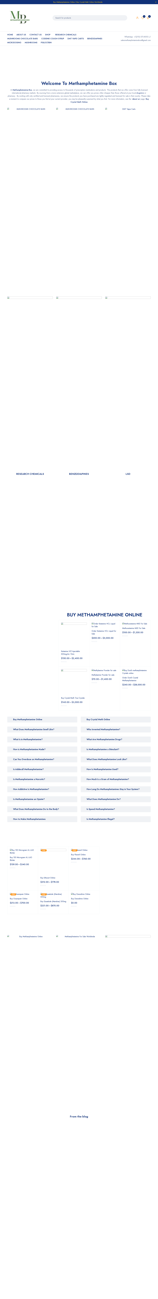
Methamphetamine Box (22, 90)
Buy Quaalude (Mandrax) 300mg (53, 901)
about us (136, 99)
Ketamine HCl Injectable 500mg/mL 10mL (70, 652)
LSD (128, 474)
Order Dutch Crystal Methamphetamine (130, 679)
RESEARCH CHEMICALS (30, 474)
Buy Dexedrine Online (79, 898)
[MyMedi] (30, 194)
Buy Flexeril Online (78, 854)
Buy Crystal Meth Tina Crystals (73, 698)
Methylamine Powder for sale (103, 675)
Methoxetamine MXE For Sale (133, 628)
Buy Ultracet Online (47, 877)
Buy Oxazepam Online (18, 898)
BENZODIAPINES (79, 474)
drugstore (140, 93)
